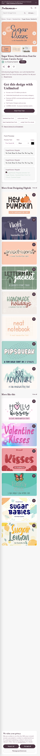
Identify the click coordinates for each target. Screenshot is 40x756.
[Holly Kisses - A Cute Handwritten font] (19, 409)
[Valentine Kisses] (19, 434)
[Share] (4, 67)
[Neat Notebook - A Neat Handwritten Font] (19, 327)
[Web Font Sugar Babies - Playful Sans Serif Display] (19, 509)
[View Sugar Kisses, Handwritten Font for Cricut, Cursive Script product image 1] (6, 49)
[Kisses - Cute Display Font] (19, 459)
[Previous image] (4, 33)
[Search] (25, 13)
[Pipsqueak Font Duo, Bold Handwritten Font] (19, 352)
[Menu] (35, 7)
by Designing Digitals (11, 62)
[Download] (29, 195)
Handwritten (16, 19)
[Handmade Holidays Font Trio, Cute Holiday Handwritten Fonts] (19, 302)
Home (3, 19)
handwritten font (8, 118)
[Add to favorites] (14, 67)
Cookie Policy (22, 742)
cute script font (22, 118)
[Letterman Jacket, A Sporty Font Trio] (19, 277)
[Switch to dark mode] (31, 7)
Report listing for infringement (13, 126)
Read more (8, 77)
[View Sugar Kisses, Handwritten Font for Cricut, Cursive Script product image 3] (26, 49)
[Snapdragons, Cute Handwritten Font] (19, 253)
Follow (23, 62)
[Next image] (34, 33)
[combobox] (13, 13)
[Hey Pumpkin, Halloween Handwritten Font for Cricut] (19, 203)
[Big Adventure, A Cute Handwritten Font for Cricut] (19, 377)
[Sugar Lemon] (19, 534)
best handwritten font (10, 122)
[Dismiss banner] (36, 2)
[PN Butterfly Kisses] (19, 484)
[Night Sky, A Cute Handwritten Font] (19, 228)
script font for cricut (27, 122)
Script (9, 19)
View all (34, 188)
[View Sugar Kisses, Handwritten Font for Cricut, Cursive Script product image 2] (16, 49)
